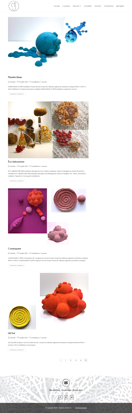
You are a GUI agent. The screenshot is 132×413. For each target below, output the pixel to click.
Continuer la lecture (16, 94)
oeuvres (44, 82)
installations (36, 82)
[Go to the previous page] (61, 360)
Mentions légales (81, 408)
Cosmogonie (14, 248)
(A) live (11, 333)
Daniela (12, 82)
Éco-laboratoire (16, 161)
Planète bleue (15, 77)
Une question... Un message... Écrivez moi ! (66, 390)
